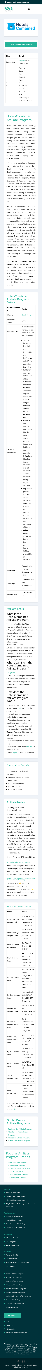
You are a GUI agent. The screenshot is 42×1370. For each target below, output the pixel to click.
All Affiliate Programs (13, 1307)
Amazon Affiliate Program (17, 1162)
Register (21, 61)
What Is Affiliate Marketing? (15, 1200)
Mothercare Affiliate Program (16, 1292)
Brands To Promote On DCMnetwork (18, 1262)
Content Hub (10, 1325)
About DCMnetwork (13, 1193)
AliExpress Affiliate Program (15, 1285)
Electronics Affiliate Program (15, 1228)
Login (20, 708)
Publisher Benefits (12, 1255)
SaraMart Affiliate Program (18, 1174)
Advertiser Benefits (12, 1238)
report (15, 753)
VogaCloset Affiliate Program (16, 1289)
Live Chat (17, 1109)
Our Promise (10, 1266)
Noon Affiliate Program (16, 1165)
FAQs (7, 1322)
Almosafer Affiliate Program (19, 1138)
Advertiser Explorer (12, 1245)
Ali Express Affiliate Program (19, 1168)
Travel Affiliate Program (14, 1220)
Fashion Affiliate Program (14, 1216)
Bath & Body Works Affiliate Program (18, 1296)
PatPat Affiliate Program (17, 1171)
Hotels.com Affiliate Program (19, 1141)
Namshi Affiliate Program (14, 1281)
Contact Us (13, 1315)
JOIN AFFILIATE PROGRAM (21, 44)
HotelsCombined (28, 315)
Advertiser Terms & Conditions (16, 1333)
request (29, 747)
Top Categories (11, 1242)
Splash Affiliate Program (17, 1177)
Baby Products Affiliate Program (17, 1224)
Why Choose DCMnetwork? (15, 1196)
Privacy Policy (10, 1329)
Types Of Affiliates (12, 1259)
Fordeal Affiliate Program (14, 1300)
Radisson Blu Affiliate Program (20, 1129)
